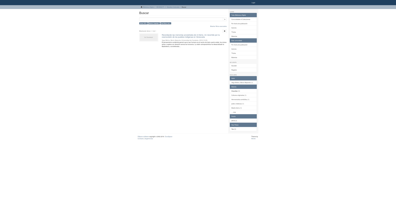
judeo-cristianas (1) (237, 104)
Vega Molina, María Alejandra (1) (242, 82)
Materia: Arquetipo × (154, 23)
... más (233, 112)
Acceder (234, 66)
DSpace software (143, 136)
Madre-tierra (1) (236, 108)
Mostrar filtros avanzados (218, 26)
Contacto (141, 139)
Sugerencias (149, 139)
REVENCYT (160, 7)
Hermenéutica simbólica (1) (240, 99)
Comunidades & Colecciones (240, 19)
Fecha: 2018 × (143, 23)
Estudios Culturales (173, 7)
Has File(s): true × (165, 23)
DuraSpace (168, 136)
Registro (234, 70)
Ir (224, 19)
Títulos (233, 32)
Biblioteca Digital (148, 7)
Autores (233, 28)
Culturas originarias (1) (238, 95)
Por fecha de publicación (239, 24)
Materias (234, 36)
